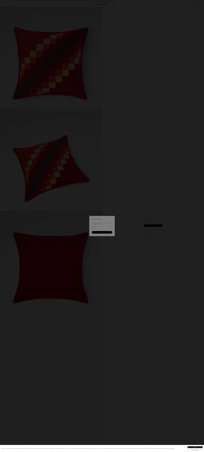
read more (172, 448)
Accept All (195, 447)
